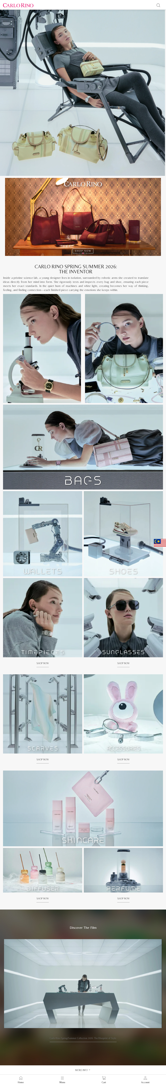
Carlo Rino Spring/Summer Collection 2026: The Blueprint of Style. (83, 1038)
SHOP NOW (42, 663)
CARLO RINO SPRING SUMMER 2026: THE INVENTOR (76, 269)
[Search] (158, 5)
